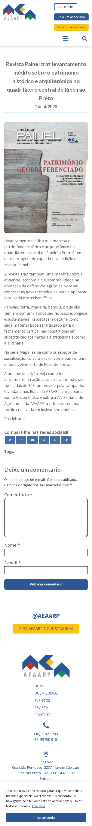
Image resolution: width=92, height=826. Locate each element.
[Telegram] (66, 440)
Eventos (42, 700)
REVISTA (41, 707)
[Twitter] (10, 440)
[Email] (32, 440)
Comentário (18, 494)
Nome (12, 545)
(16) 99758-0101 (46, 739)
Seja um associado (71, 17)
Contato (42, 714)
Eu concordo (46, 818)
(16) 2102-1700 (46, 734)
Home (39, 686)
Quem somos (46, 693)
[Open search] (85, 38)
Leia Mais (38, 806)
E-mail (12, 563)
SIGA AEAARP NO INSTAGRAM (46, 628)
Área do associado (71, 27)
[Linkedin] (44, 440)
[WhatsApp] (55, 440)
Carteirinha (66, 6)
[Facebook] (21, 440)
